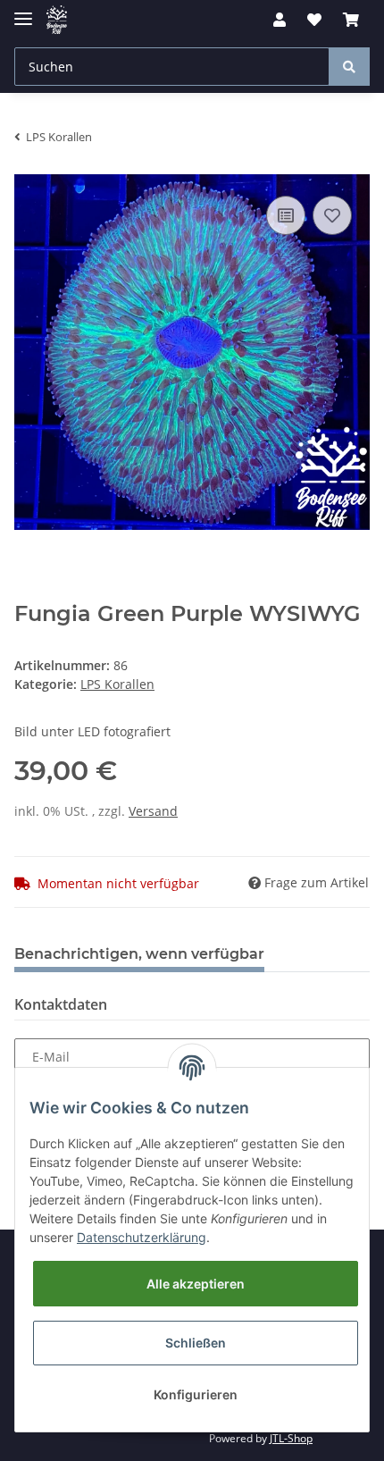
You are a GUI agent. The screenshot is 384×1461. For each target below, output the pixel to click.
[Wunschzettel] (314, 20)
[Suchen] (349, 66)
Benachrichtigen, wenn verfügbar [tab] (139, 953)
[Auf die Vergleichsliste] (285, 215)
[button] (279, 20)
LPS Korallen (117, 684)
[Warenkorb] (351, 20)
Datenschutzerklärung (141, 1237)
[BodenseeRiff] (56, 20)
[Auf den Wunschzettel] (332, 215)
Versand (153, 810)
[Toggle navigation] (23, 11)
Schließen (195, 1342)
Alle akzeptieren (195, 1283)
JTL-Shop (291, 1438)
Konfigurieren (196, 1394)
